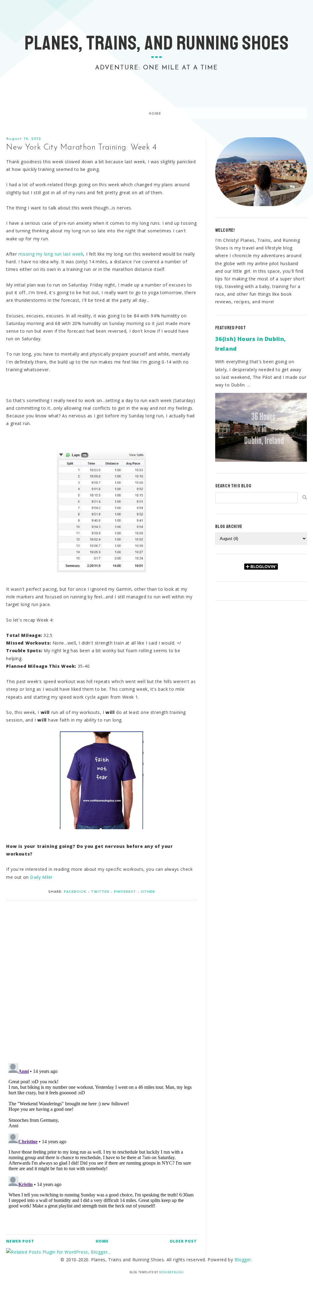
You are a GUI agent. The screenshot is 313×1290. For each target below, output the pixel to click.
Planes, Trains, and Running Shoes (156, 43)
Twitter (100, 892)
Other (148, 892)
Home (155, 113)
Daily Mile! (41, 877)
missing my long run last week (50, 254)
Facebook (75, 892)
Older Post (183, 1241)
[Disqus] (101, 978)
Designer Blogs (171, 1272)
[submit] (304, 497)
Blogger (242, 1259)
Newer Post (20, 1241)
